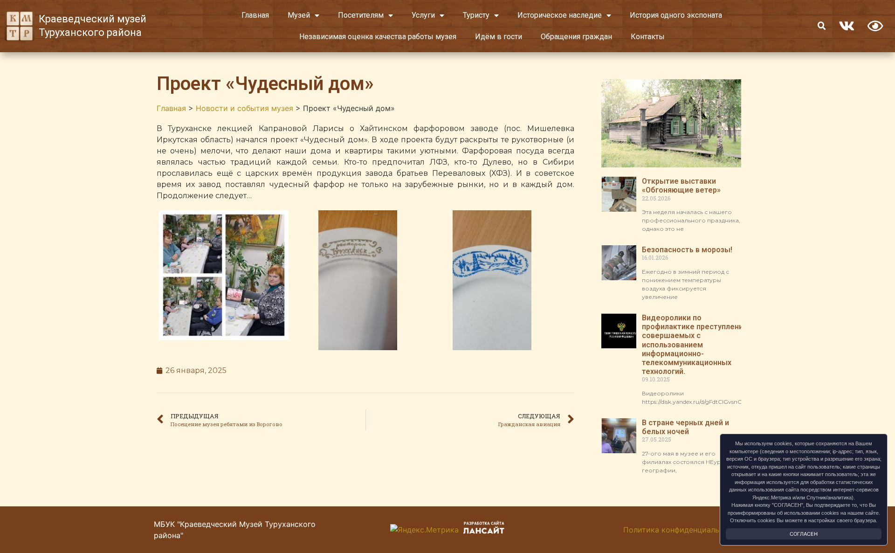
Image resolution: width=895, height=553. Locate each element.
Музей (299, 15)
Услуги (423, 15)
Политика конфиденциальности (682, 529)
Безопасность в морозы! (687, 249)
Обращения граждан (576, 36)
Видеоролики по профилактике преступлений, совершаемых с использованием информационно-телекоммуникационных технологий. (695, 344)
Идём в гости (498, 36)
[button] (821, 26)
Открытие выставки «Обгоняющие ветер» (681, 185)
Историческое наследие (559, 15)
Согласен (804, 534)
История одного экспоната (676, 15)
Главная (255, 15)
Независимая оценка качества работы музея (377, 36)
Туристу (476, 15)
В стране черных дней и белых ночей (685, 427)
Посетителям (361, 15)
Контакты (648, 36)
